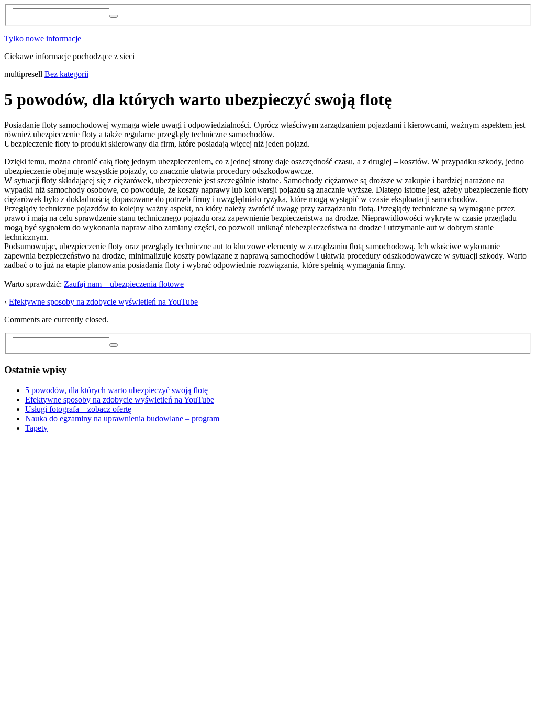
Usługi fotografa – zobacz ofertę (78, 409)
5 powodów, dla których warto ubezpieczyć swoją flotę (116, 390)
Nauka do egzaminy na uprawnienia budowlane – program (122, 418)
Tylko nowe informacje (42, 38)
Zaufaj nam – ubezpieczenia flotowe (124, 284)
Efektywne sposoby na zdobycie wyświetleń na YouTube (103, 301)
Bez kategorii (66, 74)
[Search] (113, 16)
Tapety (36, 427)
